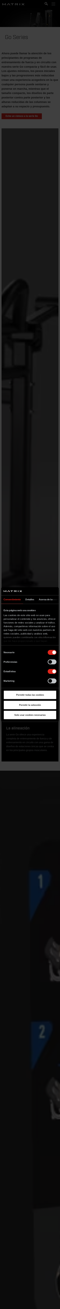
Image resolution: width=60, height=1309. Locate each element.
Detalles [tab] (29, 599)
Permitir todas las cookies (30, 695)
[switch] (52, 661)
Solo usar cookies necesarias (30, 715)
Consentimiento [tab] (12, 599)
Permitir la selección (30, 705)
